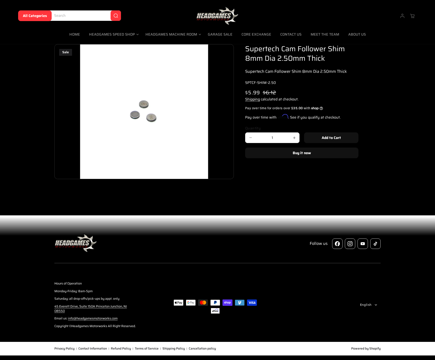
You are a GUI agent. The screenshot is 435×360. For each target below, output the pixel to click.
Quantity (253, 128)
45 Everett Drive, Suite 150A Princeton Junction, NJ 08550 (90, 308)
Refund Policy (121, 348)
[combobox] (84, 16)
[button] (113, 34)
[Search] (116, 15)
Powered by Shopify (366, 348)
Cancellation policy (202, 348)
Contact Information (92, 348)
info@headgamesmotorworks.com (93, 318)
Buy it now (302, 153)
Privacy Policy (64, 348)
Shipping (252, 99)
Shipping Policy (173, 348)
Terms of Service (147, 348)
